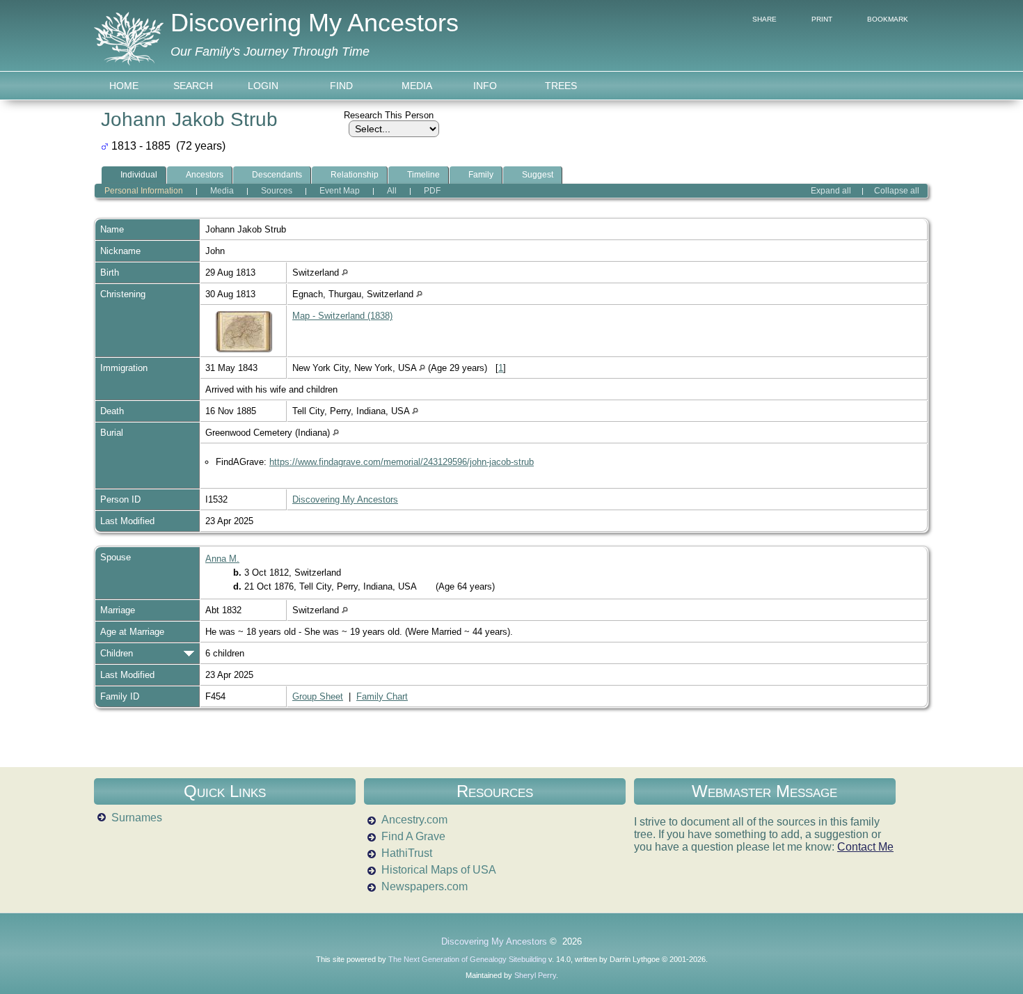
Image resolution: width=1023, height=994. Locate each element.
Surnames (136, 817)
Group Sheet (317, 696)
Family (480, 175)
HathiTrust (406, 853)
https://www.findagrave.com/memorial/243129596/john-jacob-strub (401, 462)
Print (821, 19)
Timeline (423, 175)
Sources (276, 191)
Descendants (277, 175)
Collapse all (896, 191)
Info (485, 85)
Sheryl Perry (535, 975)
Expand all (831, 191)
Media (417, 85)
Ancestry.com (414, 820)
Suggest (537, 175)
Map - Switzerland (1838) (342, 315)
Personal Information (143, 191)
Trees (561, 85)
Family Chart (382, 696)
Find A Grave (413, 836)
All (392, 191)
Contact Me (865, 847)
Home (123, 85)
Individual (138, 175)
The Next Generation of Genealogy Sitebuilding (467, 959)
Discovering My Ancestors (314, 22)
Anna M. (222, 558)
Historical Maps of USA (438, 870)
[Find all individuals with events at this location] (345, 272)
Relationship (355, 175)
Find (341, 85)
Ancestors (204, 175)
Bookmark (887, 19)
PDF (432, 191)
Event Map (339, 191)
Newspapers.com (424, 886)
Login (263, 85)
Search (193, 85)
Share (764, 19)
